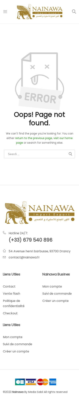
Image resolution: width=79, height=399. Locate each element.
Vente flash (11, 293)
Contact (9, 286)
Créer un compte (55, 301)
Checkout (10, 313)
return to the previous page (33, 138)
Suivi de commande (57, 293)
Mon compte (52, 286)
